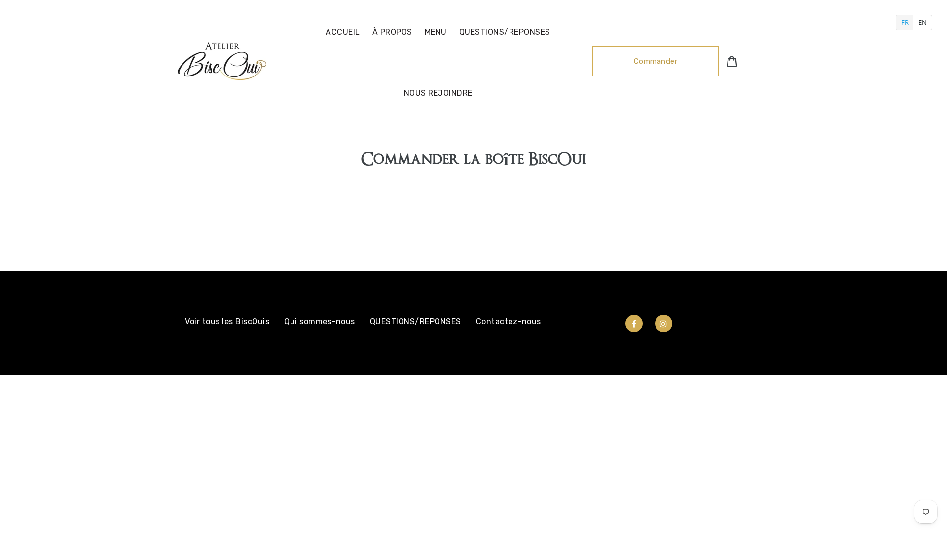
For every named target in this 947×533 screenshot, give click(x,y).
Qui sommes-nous (319, 321)
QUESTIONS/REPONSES (415, 321)
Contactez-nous (508, 321)
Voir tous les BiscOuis (227, 321)
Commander (656, 61)
